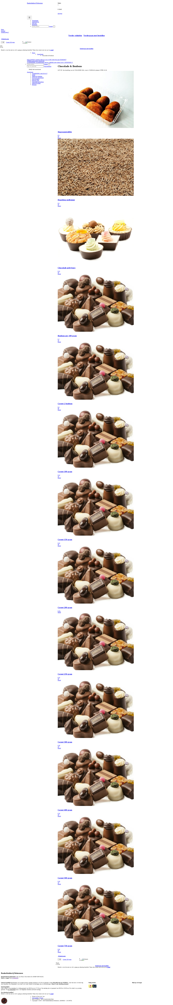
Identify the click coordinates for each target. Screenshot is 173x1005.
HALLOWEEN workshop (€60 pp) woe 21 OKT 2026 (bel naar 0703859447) (46, 59)
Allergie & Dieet (36, 83)
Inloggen (60, 13)
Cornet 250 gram (10, 42)
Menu (2, 29)
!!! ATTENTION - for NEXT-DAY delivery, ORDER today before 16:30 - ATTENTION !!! (50, 62)
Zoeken (51, 26)
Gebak (33, 75)
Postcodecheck (47, 66)
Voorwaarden (35, 998)
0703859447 (15, 978)
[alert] (4, 1001)
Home (33, 53)
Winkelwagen (5, 32)
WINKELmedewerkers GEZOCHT (35, 61)
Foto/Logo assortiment (38, 77)
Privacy (41, 998)
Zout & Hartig (35, 79)
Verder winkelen (75, 35)
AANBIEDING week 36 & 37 (39, 73)
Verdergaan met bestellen (94, 35)
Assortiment (40, 54)
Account (3, 31)
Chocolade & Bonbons (38, 82)
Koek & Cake (35, 80)
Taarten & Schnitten (37, 76)
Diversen (34, 84)
